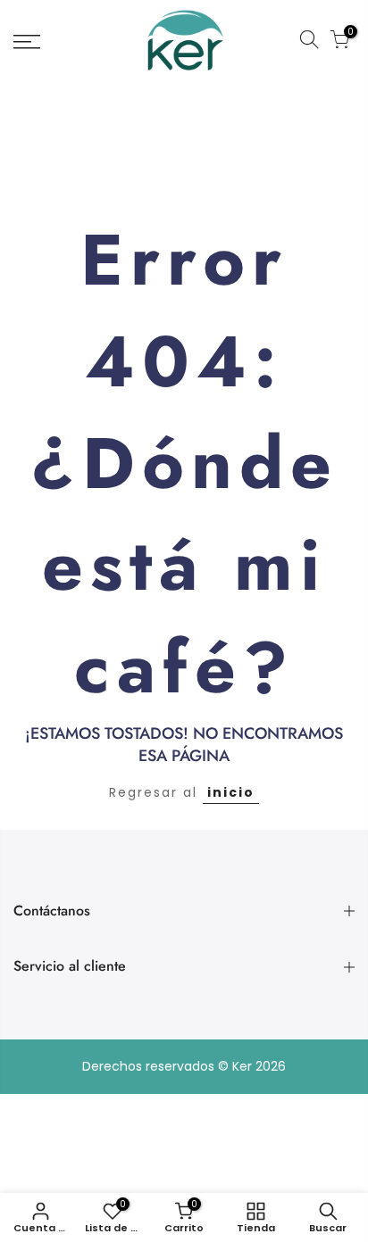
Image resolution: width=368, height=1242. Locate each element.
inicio (231, 792)
